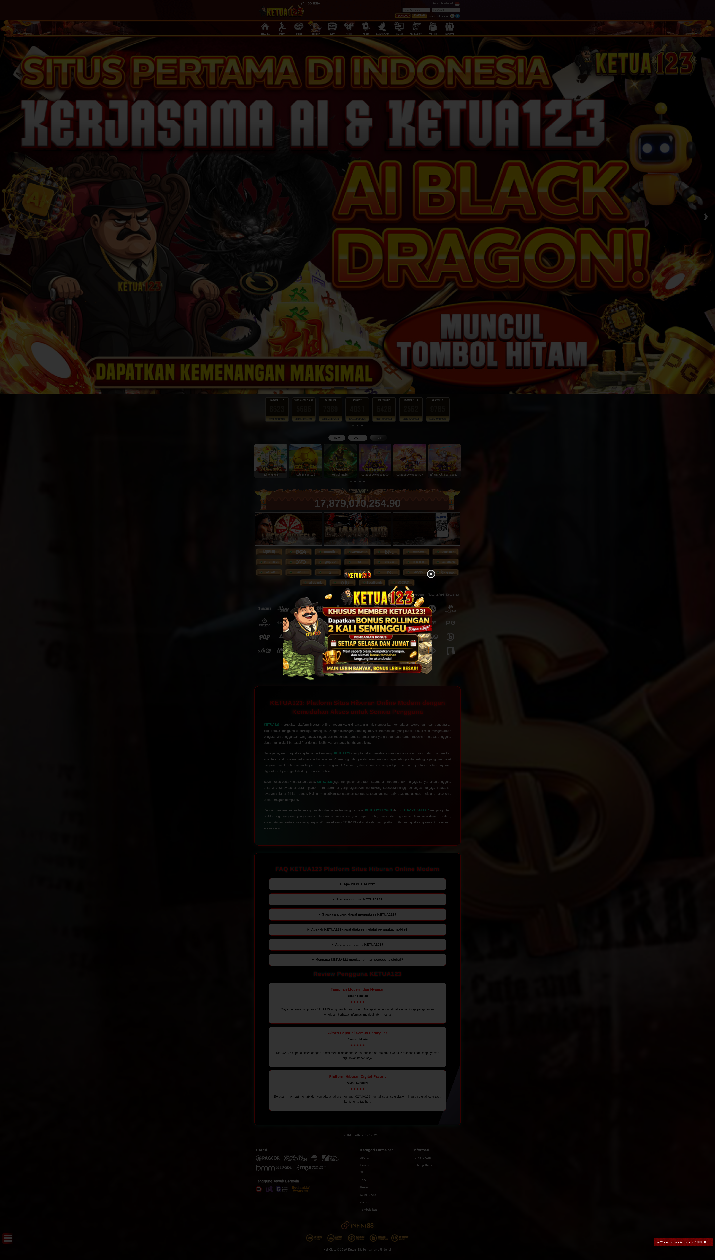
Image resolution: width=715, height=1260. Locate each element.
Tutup (431, 574)
